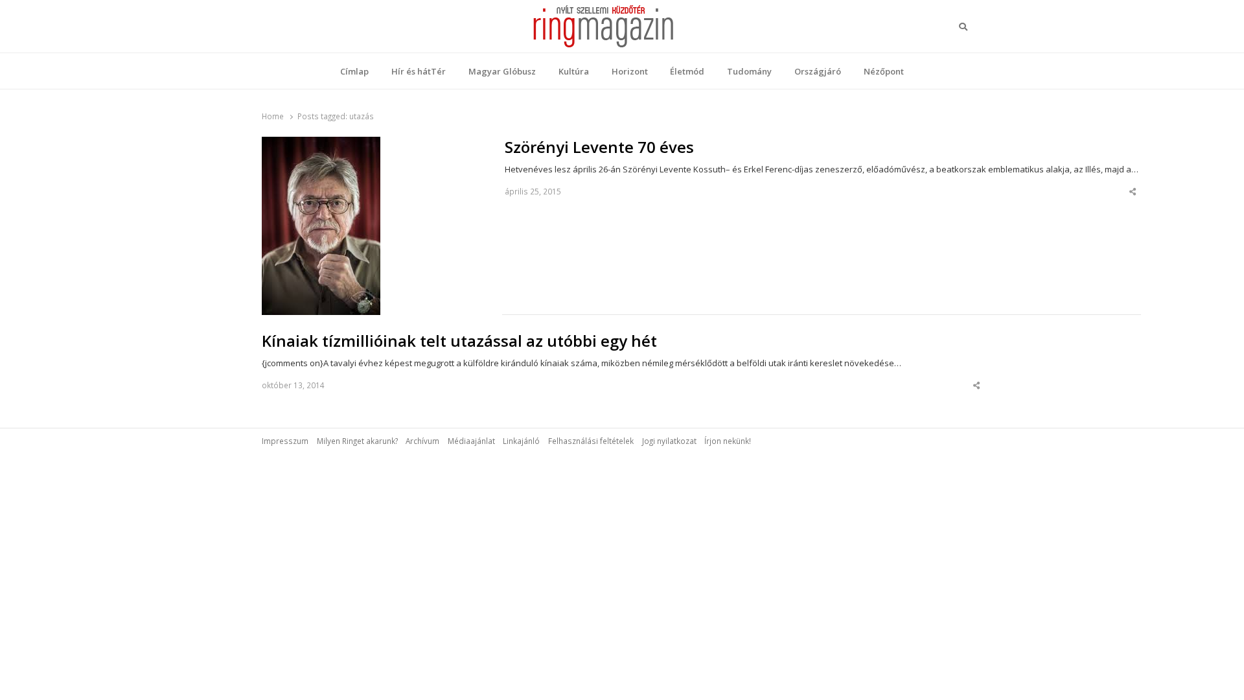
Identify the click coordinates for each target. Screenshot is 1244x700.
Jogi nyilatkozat (669, 441)
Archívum (422, 441)
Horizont (630, 71)
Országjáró (817, 71)
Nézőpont (884, 71)
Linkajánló (521, 441)
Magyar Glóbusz (502, 71)
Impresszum (285, 441)
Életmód (687, 71)
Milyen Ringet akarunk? (357, 441)
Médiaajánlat (471, 441)
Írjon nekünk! (727, 441)
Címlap (354, 71)
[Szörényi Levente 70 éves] (321, 144)
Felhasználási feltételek (591, 441)
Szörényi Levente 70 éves (599, 147)
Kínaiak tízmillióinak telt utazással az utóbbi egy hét (459, 341)
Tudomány (749, 71)
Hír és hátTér (418, 71)
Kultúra (574, 71)
